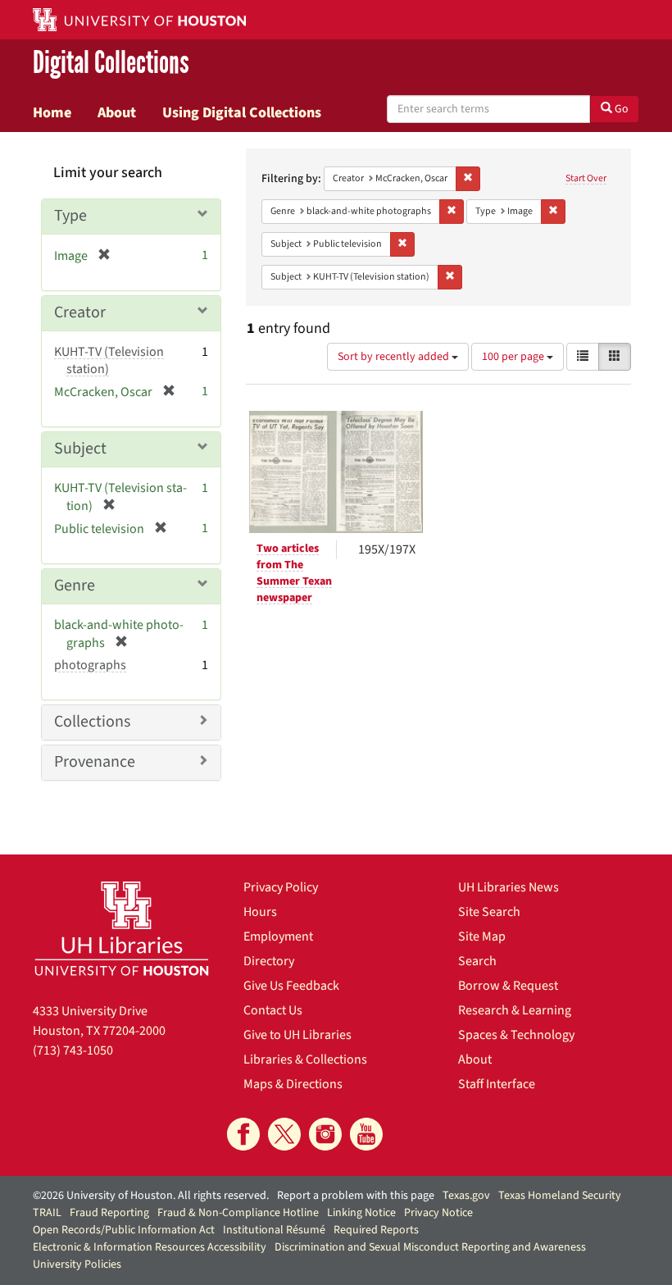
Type (70, 215)
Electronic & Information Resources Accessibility (149, 1247)
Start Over (585, 178)
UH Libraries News (508, 887)
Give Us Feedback (291, 986)
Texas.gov (466, 1195)
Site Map (482, 936)
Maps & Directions (293, 1084)
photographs (90, 665)
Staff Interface (496, 1084)
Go (620, 109)
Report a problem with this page (355, 1195)
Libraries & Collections (305, 1059)
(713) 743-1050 (73, 1050)
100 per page (514, 357)
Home (52, 112)
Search (477, 961)
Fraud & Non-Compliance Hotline (238, 1213)
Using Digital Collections (241, 112)
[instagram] (325, 1134)
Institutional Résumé (274, 1230)
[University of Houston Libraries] (122, 928)
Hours (260, 912)
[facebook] (243, 1134)
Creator (80, 312)
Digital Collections (111, 63)
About (117, 112)
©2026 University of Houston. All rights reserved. (151, 1195)
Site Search (489, 912)
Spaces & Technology (516, 1035)
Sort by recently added (395, 357)
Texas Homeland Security (559, 1195)
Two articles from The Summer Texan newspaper (294, 573)
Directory (268, 961)
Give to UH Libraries (297, 1035)
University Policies (77, 1264)
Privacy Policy (280, 887)
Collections (92, 721)
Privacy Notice (438, 1213)
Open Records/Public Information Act (124, 1230)
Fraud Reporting (109, 1213)
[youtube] (366, 1134)
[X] (284, 1134)
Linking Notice (361, 1213)
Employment (278, 936)
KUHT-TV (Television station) (109, 360)
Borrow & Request (508, 986)
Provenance (94, 761)
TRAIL (47, 1213)
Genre (74, 585)
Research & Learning (514, 1010)
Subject (80, 448)
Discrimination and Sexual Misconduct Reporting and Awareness (430, 1247)
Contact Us (272, 1010)
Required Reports (376, 1230)
